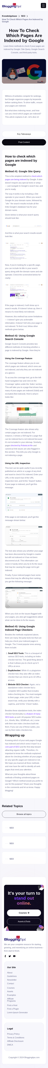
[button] (43, 5)
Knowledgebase (9, 16)
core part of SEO (12, 747)
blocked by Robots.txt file (22, 445)
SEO (23, 16)
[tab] (24, 134)
